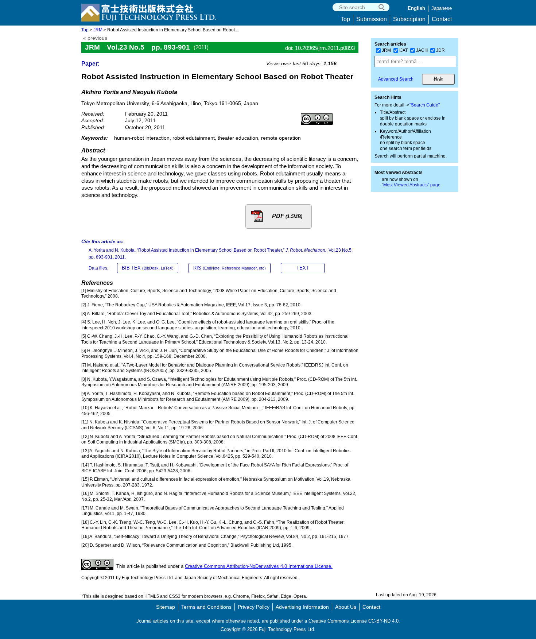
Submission (371, 19)
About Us (345, 607)
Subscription (409, 19)
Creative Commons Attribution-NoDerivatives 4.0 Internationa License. (259, 566)
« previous (95, 38)
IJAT (403, 50)
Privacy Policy (253, 607)
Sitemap (165, 607)
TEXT (303, 268)
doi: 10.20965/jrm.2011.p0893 (320, 48)
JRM (97, 29)
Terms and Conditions (206, 607)
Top (345, 19)
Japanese (441, 8)
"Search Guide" (424, 105)
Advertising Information (302, 607)
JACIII (422, 50)
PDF (287, 216)
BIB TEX (148, 268)
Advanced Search (395, 79)
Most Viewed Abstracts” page (411, 184)
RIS (229, 268)
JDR (440, 50)
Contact (442, 19)
